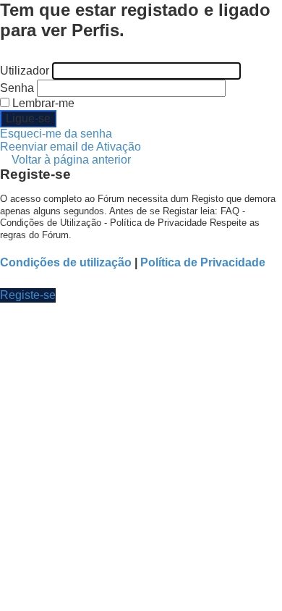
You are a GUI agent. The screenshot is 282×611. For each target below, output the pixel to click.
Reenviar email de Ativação (70, 146)
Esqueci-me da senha (56, 133)
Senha (17, 88)
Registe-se (28, 295)
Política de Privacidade (202, 262)
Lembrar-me (41, 103)
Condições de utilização (66, 262)
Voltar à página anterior (71, 159)
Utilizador (24, 70)
